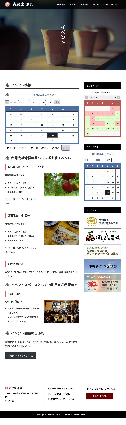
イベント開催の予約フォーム (20, 355)
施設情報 (61, 4)
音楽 (57, 148)
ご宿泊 (72, 4)
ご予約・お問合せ (111, 4)
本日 (57, 102)
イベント (84, 4)
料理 (46, 148)
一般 (36, 148)
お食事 (96, 4)
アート (13, 148)
